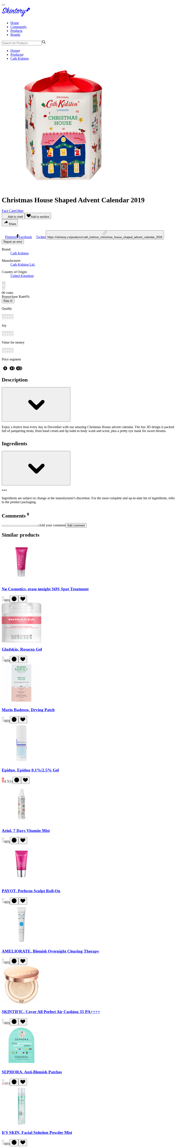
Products (16, 31)
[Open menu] (3, 4)
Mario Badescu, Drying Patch (28, 709)
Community (18, 27)
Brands (15, 34)
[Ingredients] (36, 468)
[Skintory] (17, 15)
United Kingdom (22, 276)
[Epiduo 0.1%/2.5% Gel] (21, 761)
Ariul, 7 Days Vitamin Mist (26, 830)
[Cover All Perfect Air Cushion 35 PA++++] (21, 1003)
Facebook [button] (25, 237)
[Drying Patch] (21, 701)
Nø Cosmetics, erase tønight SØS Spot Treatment (45, 589)
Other (19, 211)
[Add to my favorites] (22, 599)
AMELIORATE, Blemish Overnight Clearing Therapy (50, 951)
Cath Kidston (19, 58)
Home (14, 23)
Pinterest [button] (11, 237)
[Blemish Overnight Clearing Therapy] (21, 943)
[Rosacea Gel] (21, 641)
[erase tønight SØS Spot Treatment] (21, 580)
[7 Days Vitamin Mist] (21, 822)
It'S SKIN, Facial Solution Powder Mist (37, 1132)
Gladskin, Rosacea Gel (22, 649)
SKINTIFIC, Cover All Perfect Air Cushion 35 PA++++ (51, 1011)
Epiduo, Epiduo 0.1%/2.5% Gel (30, 770)
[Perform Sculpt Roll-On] (21, 882)
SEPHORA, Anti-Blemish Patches (32, 1072)
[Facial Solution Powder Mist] (21, 1124)
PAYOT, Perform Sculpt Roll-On (31, 891)
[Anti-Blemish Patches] (21, 1064)
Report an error (12, 241)
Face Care (9, 211)
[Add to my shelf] (14, 599)
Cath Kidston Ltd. (22, 264)
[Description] (36, 404)
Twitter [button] (41, 237)
